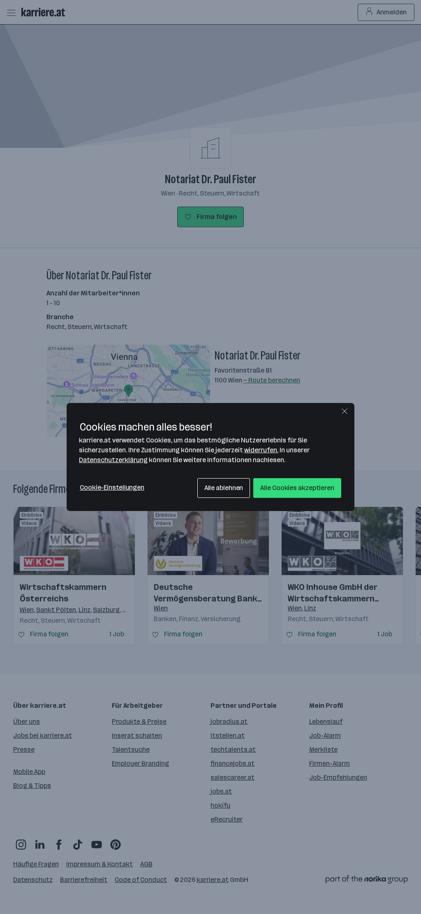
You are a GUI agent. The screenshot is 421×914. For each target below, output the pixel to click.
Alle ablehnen (223, 488)
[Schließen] (344, 411)
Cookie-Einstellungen (112, 487)
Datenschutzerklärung (113, 460)
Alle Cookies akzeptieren (297, 488)
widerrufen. (261, 450)
